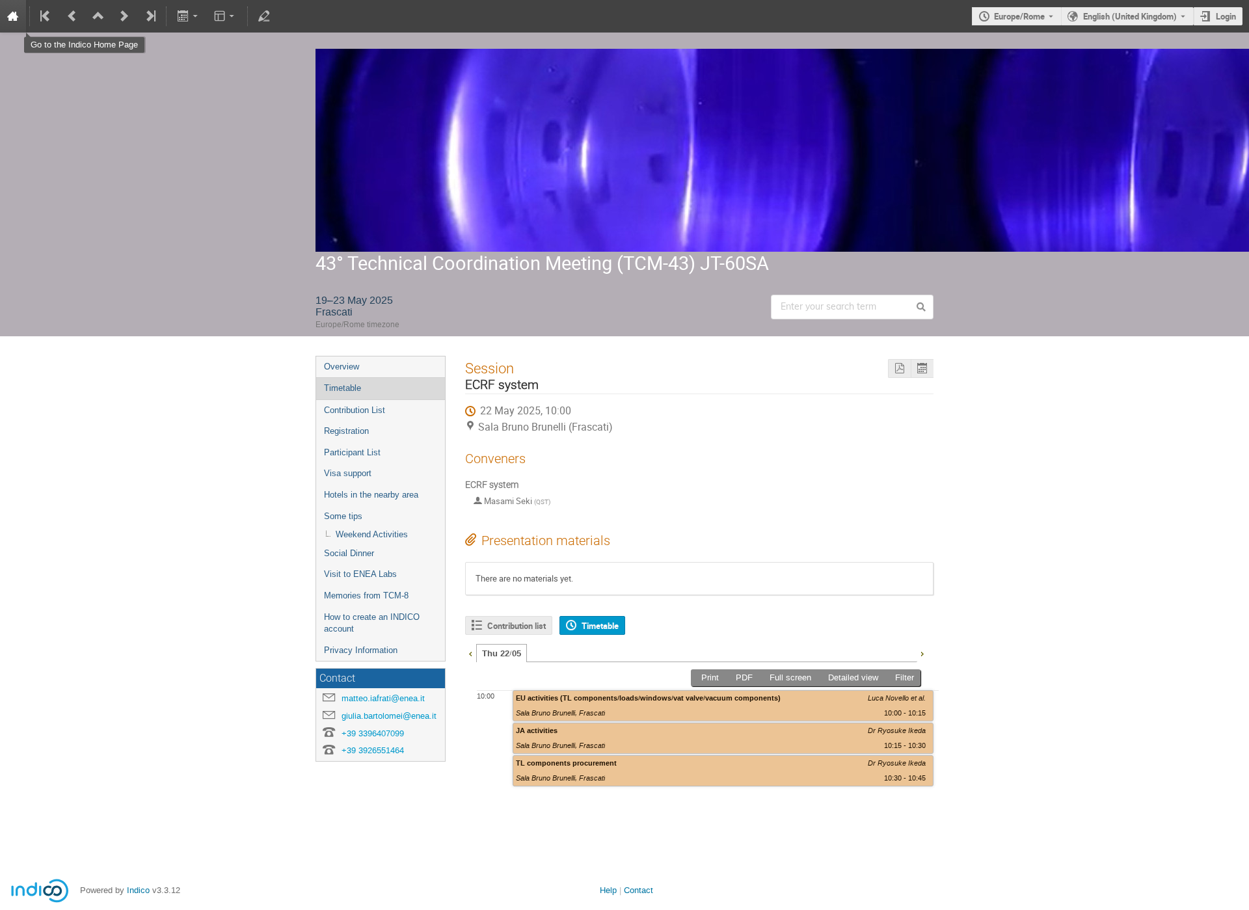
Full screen (790, 677)
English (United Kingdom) (1130, 16)
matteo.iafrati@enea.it (383, 698)
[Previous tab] (470, 652)
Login (1226, 16)
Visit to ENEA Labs (360, 574)
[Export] (188, 16)
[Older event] (72, 16)
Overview (341, 366)
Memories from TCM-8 (366, 595)
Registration (346, 431)
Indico (138, 890)
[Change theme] (225, 16)
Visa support (347, 473)
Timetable (342, 388)
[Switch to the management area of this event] (264, 16)
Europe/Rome (1019, 16)
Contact (638, 890)
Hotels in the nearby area (371, 495)
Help (608, 890)
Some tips (343, 516)
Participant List (352, 452)
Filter (904, 677)
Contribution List (354, 410)
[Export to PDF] (899, 368)
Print (710, 677)
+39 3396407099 (373, 733)
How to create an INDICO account (372, 623)
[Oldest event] (46, 16)
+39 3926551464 (373, 750)
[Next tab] (922, 652)
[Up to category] (98, 16)
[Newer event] (124, 16)
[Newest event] (150, 16)
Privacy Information (360, 650)
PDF (744, 677)
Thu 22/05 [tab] (501, 654)
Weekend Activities (372, 534)
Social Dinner (349, 553)
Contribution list (516, 626)
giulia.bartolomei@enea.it (389, 715)
